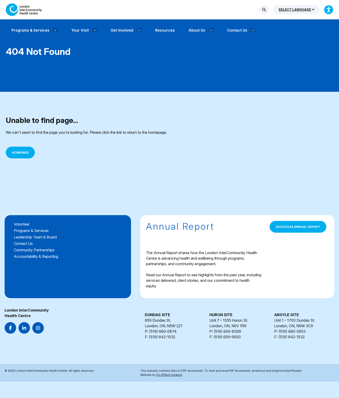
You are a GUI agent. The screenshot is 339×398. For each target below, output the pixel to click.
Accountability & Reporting (36, 256)
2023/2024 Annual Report (298, 227)
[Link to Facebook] (10, 328)
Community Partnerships (34, 250)
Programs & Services (31, 230)
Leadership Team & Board (35, 237)
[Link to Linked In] (24, 328)
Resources (165, 30)
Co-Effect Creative (169, 375)
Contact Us (23, 243)
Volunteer (22, 224)
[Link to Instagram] (38, 328)
